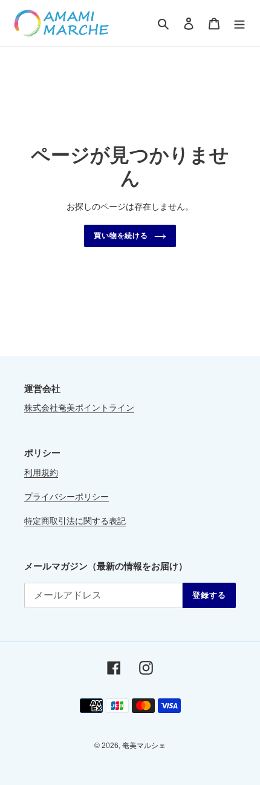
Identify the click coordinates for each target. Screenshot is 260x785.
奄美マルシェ (144, 745)
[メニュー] (239, 23)
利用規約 (41, 472)
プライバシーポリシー (66, 497)
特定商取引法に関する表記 (75, 521)
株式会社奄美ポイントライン (79, 407)
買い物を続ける (121, 235)
